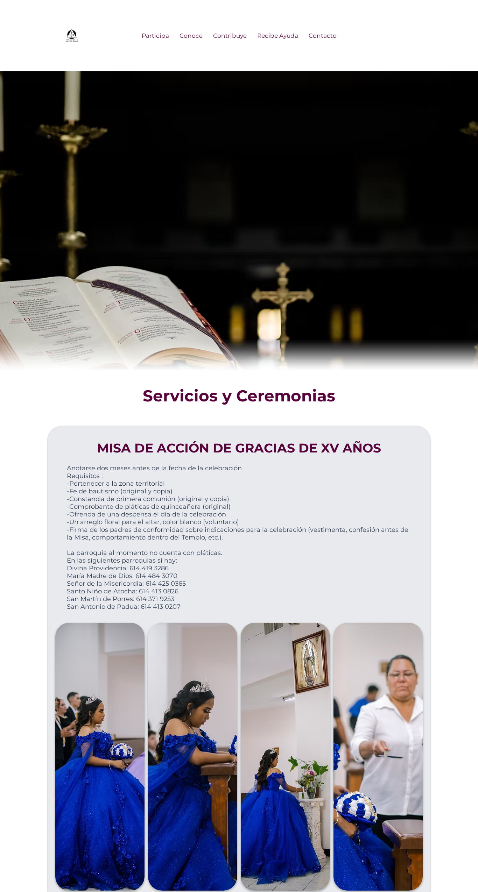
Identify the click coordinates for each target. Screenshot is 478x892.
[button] (155, 35)
